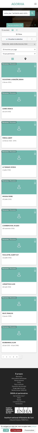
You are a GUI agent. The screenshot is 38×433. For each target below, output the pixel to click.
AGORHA (17, 4)
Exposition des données (19, 386)
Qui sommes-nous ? (19, 395)
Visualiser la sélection (15, 39)
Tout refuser (17, 430)
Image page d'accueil (19, 388)
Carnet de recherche (19, 401)
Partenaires (19, 403)
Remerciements (19, 380)
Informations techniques (19, 378)
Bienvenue (19, 376)
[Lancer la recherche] (32, 13)
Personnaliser (29, 430)
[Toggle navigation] (36, 4)
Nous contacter (19, 384)
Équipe (19, 399)
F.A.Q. (19, 382)
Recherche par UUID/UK (19, 390)
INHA (19, 397)
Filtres (20, 34)
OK (6, 430)
